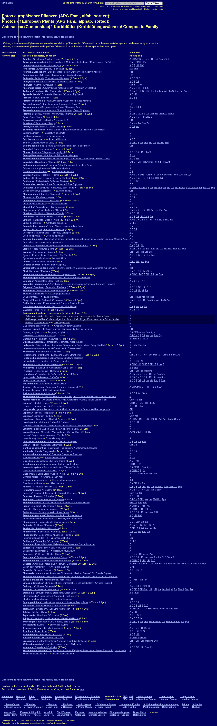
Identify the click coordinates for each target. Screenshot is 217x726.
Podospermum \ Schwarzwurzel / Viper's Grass (46, 512)
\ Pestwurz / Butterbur (38, 496)
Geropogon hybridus (32, 332)
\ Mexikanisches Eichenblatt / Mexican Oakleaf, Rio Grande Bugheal (67, 573)
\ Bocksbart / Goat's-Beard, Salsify (46, 621)
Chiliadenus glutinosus (56, 390)
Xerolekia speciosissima (35, 653)
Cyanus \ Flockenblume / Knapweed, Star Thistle (47, 255)
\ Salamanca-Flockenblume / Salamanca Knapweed (60, 448)
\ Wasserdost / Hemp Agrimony (44, 290)
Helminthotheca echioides (35, 361)
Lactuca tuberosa (63, 599)
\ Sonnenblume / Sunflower (42, 351)
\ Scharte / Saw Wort (38, 570)
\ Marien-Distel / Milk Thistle (47, 579)
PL (162, 354)
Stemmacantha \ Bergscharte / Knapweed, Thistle (47, 596)
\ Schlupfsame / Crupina (39, 252)
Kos (161, 59)
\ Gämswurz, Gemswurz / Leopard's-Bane (49, 274)
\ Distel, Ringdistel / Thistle (41, 175)
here (82, 689)
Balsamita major (31, 133)
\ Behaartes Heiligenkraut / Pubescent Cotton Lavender (59, 544)
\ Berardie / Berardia (37, 149)
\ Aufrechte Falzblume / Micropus (50, 155)
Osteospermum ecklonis (35, 480)
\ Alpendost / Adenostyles (42, 65)
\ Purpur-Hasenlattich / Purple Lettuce (52, 515)
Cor (137, 59)
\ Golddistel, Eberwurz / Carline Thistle (46, 178)
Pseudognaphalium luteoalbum (38, 518)
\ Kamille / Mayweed (38, 451)
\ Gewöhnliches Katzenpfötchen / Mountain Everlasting (59, 88)
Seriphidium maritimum (34, 567)
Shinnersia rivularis (59, 624)
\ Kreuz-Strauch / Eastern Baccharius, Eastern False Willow (63, 129)
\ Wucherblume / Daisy (39, 335)
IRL (156, 59)
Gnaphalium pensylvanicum (67, 326)
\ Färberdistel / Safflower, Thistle (45, 181)
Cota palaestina (30, 242)
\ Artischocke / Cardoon (38, 261)
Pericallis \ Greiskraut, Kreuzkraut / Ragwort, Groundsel (50, 493)
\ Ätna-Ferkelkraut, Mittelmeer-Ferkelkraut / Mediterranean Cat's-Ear (68, 62)
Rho (165, 59)
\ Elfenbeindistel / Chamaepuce (45, 522)
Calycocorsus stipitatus (34, 168)
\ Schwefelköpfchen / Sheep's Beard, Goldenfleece (55, 641)
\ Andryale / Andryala (38, 85)
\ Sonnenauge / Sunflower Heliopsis (53, 358)
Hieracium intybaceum (64, 551)
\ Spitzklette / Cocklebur (40, 647)
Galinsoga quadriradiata (36, 322)
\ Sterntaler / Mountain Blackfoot (52, 454)
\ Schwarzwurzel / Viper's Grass (45, 557)
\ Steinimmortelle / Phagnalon (43, 499)
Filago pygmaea (50, 297)
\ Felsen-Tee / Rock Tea (41, 200)
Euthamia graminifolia (33, 293)
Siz (181, 91)
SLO (142, 65)
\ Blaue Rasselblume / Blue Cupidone (52, 184)
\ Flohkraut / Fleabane (38, 525)
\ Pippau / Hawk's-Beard (38, 249)
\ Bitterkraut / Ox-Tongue (38, 506)
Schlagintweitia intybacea (35, 551)
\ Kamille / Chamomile (42, 194)
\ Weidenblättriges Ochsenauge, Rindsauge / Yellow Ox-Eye (66, 158)
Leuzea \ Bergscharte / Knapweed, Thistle (43, 435)
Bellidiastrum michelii (33, 139)
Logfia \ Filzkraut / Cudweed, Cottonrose (42, 445)
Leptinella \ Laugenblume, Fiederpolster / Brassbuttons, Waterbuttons (57, 425)
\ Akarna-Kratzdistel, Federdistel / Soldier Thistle (56, 502)
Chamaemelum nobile (54, 477)
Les (161, 91)
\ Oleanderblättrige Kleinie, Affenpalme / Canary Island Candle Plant (65, 399)
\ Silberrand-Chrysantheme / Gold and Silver (52, 75)
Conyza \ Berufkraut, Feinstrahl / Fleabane (43, 229)
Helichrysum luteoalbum (70, 518)
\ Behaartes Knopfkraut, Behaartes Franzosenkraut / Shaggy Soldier (68, 316)
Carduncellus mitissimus (35, 171)
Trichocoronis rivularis (33, 624)
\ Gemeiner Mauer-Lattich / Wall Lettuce (51, 464)
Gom (140, 84)
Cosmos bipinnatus (55, 235)
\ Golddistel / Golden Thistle (42, 554)
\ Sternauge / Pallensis (38, 486)
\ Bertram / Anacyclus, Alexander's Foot (48, 81)
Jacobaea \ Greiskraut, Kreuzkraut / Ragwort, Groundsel (50, 387)
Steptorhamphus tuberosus (36, 599)
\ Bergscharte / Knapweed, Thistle (47, 535)
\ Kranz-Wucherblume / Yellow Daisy (53, 226)
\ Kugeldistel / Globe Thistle (42, 281)
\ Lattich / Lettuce (36, 403)
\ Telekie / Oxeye (35, 612)
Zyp (185, 91)
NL (165, 113)
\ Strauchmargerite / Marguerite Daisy (50, 104)
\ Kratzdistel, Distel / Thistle (41, 220)
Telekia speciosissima (63, 653)
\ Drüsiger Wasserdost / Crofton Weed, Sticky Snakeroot (62, 72)
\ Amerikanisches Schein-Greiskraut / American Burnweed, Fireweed (69, 284)
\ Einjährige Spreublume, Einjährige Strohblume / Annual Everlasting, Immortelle (74, 650)
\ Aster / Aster (32, 117)
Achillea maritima (55, 483)
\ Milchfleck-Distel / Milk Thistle (49, 306)
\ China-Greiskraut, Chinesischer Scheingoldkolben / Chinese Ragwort (67, 583)
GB (151, 187)
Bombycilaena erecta (55, 457)
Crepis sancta (58, 406)
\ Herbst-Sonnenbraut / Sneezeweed (52, 348)
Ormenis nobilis (30, 477)
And (133, 107)
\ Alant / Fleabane (36, 271)
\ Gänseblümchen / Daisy (38, 142)
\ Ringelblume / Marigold (40, 162)
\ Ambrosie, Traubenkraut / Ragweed (46, 78)
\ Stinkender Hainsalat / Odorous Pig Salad (53, 94)
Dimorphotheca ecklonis (64, 480)
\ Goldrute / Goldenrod (39, 586)
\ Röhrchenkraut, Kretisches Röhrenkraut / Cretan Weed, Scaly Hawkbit (64, 345)
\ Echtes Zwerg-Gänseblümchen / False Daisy (56, 145)
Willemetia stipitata (60, 168)
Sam (176, 91)
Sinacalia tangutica (55, 438)
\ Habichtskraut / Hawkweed (42, 364)
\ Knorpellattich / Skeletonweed (44, 207)
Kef (152, 91)
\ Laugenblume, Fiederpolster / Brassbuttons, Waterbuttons (55, 245)
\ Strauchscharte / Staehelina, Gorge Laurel (50, 592)
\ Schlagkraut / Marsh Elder (44, 383)
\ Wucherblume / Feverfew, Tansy (45, 605)
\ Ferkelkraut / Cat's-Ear (41, 374)
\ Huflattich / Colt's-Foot (43, 637)
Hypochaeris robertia (60, 538)
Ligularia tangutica (32, 438)
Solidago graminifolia (59, 293)
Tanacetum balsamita (54, 133)
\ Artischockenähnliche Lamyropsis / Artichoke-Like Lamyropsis (66, 409)
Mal (131, 68)
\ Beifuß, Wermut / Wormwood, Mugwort (48, 114)
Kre (157, 91)
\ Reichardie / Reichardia (41, 528)
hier (79, 686)
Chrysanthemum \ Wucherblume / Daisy (42, 210)
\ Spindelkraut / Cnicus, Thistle (43, 126)
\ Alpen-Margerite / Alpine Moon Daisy (51, 429)
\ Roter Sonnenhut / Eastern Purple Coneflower (56, 277)
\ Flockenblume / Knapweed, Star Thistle (48, 187)
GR (147, 59)
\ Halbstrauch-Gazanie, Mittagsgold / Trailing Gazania (57, 329)
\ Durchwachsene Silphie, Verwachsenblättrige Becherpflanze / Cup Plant (70, 576)
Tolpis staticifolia (59, 203)
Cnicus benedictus (32, 223)
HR (151, 59)
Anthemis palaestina (53, 242)
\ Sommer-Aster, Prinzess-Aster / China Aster (57, 165)
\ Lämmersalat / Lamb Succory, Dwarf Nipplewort (56, 110)
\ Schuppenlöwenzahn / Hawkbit (47, 560)
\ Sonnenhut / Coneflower (41, 541)
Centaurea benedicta (56, 223)
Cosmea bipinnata (31, 235)
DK (139, 113)
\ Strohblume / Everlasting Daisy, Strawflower (52, 355)
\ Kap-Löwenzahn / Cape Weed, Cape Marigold (57, 100)
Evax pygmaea (30, 297)
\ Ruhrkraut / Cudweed (40, 339)
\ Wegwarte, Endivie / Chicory (43, 216)
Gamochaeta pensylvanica (36, 326)
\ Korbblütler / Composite (44, 120)
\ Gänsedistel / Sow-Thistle (41, 589)
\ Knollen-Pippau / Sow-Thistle (44, 69)
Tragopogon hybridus (58, 332)
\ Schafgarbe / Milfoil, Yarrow (41, 59)
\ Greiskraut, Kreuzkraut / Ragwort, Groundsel (50, 564)
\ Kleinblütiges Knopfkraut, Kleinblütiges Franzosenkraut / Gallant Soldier (72, 319)
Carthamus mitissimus (63, 171)
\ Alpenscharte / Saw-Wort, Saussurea (47, 547)
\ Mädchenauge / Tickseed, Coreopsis (47, 232)
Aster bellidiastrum (58, 139)
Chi (131, 62)
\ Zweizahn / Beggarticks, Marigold (44, 152)
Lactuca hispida (64, 190)
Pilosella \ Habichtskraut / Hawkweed (41, 509)
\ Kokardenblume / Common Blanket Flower (54, 303)
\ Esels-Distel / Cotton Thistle (44, 474)
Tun (144, 123)
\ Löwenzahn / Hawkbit (40, 419)
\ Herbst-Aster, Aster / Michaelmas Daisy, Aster (55, 602)
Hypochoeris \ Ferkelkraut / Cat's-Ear (41, 377)
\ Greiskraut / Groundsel (41, 615)
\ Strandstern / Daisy (39, 123)
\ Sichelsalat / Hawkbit (41, 531)
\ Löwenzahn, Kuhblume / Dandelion (46, 609)
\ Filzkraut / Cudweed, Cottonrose (43, 300)
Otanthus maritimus (32, 483)
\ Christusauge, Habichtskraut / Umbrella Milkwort (50, 618)
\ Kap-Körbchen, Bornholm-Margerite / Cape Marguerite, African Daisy (70, 268)
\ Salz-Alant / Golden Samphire (50, 441)
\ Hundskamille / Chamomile (42, 91)
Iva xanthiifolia (59, 258)
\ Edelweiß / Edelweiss (47, 422)
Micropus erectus (31, 457)
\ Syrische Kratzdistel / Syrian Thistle (51, 467)
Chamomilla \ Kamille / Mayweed (39, 197)
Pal (131, 72)
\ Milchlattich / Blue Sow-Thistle (43, 213)
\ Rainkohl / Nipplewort (38, 412)
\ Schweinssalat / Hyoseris (41, 371)
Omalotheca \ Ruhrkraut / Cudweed (40, 470)
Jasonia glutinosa (31, 390)
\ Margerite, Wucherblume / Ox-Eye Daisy (52, 432)
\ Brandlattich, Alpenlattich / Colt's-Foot (48, 367)
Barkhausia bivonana (33, 136)
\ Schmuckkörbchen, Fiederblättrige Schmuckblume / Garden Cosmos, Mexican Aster (75, 239)
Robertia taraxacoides (33, 538)
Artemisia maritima (60, 567)
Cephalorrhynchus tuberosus (37, 190)
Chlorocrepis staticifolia (34, 203)
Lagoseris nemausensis (34, 406)
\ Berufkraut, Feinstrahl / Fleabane (44, 287)
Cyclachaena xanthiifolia (35, 258)
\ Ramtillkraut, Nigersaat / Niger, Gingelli (53, 342)
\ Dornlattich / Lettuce (38, 416)
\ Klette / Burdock (36, 97)
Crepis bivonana (56, 136)
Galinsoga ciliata (62, 322)
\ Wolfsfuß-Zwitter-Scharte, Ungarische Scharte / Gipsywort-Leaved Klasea (69, 396)
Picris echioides (61, 361)
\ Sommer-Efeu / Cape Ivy (44, 264)
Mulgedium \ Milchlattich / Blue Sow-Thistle (44, 461)
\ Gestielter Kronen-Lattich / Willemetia (52, 644)
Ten (131, 104)
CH (133, 59)
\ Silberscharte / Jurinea (39, 393)
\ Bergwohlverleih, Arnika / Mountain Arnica (52, 107)
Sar (200, 187)
